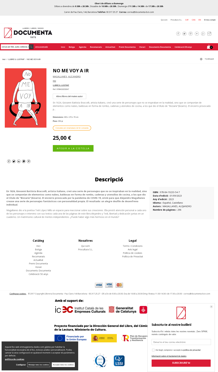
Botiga (72, 47)
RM (54, 81)
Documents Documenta (160, 47)
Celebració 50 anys (183, 47)
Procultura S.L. (176, 20)
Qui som (164, 20)
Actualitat (110, 47)
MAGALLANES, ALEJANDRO (67, 76)
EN (200, 20)
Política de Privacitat (132, 256)
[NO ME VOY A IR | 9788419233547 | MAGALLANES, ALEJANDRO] (25, 98)
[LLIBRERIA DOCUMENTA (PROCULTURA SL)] (28, 36)
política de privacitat (191, 350)
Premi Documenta (127, 47)
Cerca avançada (41, 47)
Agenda (82, 47)
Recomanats (96, 47)
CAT (187, 20)
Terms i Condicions (133, 245)
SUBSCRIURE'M (181, 363)
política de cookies (14, 359)
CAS (193, 20)
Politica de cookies (132, 252)
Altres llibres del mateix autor (69, 96)
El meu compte (210, 20)
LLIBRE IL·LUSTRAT (61, 85)
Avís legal (132, 249)
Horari (142, 47)
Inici (63, 47)
